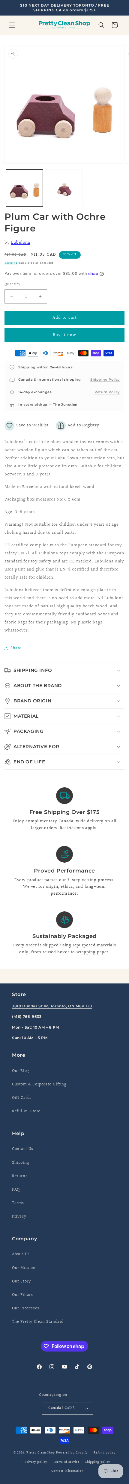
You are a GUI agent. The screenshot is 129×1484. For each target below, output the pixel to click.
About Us (21, 1254)
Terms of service (66, 1462)
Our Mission (24, 1268)
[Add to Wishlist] (26, 426)
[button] (12, 25)
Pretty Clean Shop (40, 1452)
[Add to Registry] (77, 426)
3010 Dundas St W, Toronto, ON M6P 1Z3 (52, 1006)
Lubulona (20, 242)
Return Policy (107, 392)
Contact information (67, 1471)
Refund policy (105, 1452)
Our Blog (20, 1071)
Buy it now (64, 335)
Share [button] (16, 648)
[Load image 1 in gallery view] (24, 188)
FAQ (16, 1189)
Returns (19, 1176)
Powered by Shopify (72, 1452)
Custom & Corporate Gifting (39, 1084)
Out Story (21, 1281)
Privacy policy (36, 1462)
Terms (18, 1203)
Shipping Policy (105, 379)
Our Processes (25, 1308)
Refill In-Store (26, 1111)
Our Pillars (22, 1295)
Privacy (19, 1216)
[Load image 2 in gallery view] (64, 188)
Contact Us (22, 1149)
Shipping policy (97, 1462)
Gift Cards (22, 1098)
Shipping (11, 262)
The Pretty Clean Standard (38, 1322)
